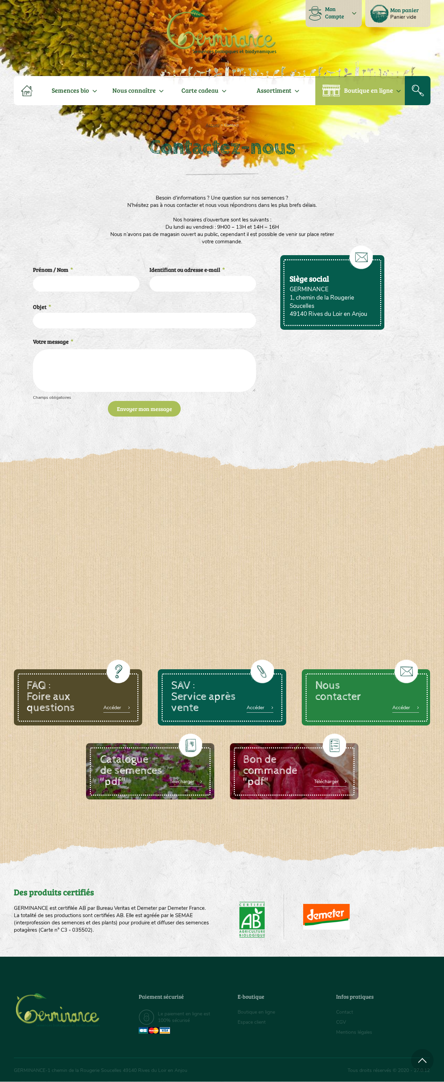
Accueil (213, 125)
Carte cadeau (200, 90)
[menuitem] (397, 13)
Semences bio (70, 90)
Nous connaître (134, 90)
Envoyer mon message (144, 408)
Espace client (252, 1022)
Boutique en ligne (368, 90)
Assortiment (274, 90)
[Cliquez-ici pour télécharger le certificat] (326, 917)
